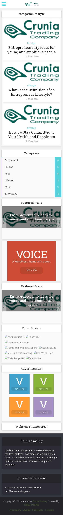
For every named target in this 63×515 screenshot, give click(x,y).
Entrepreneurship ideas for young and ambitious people (31, 49)
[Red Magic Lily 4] (43, 353)
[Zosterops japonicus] (17, 342)
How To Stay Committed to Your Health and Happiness (31, 134)
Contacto (49, 509)
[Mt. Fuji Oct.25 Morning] (18, 353)
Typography (15, 509)
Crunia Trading (39, 501)
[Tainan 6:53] (33, 337)
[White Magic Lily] (14, 358)
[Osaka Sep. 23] (47, 347)
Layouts (27, 509)
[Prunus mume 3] (14, 337)
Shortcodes (37, 509)
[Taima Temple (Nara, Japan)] (21, 347)
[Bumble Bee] (34, 358)
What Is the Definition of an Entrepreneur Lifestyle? (31, 92)
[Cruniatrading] (31, 3)
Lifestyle (31, 43)
